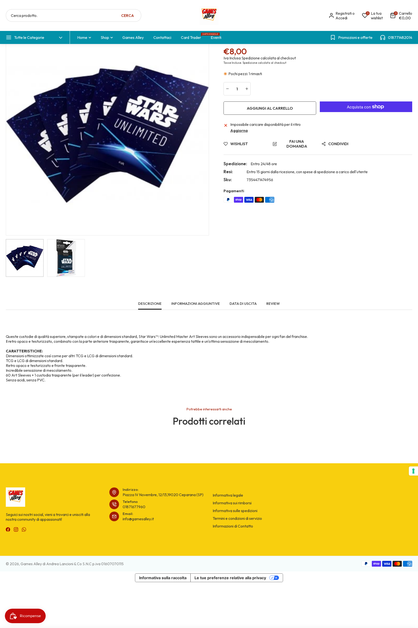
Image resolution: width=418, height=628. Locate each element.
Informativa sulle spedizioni (235, 510)
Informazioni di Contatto (233, 526)
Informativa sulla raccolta (163, 577)
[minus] (227, 88)
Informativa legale (228, 495)
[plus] (246, 88)
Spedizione (250, 58)
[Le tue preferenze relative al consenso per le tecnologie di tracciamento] (413, 471)
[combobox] (73, 15)
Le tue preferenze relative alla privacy (230, 577)
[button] (401, 15)
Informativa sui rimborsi (232, 502)
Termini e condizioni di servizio (237, 518)
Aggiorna (239, 130)
